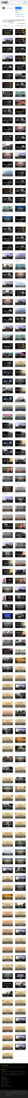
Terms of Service (5, 1082)
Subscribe (18, 8)
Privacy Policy (4, 1081)
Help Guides (4, 1084)
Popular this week (19, 16)
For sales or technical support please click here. (13, 1067)
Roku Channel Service (6, 1086)
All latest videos (19, 14)
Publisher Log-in (5, 1079)
